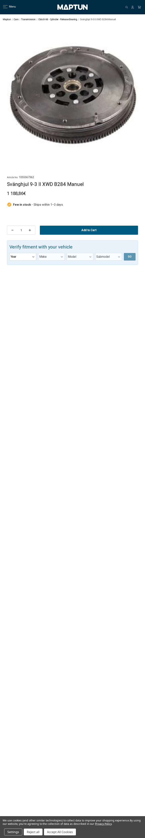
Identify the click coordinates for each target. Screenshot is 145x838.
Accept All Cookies (60, 832)
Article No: (12, 177)
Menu (10, 6)
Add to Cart (88, 230)
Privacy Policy (103, 824)
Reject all (33, 832)
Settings (13, 832)
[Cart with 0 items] (139, 7)
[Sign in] (132, 7)
